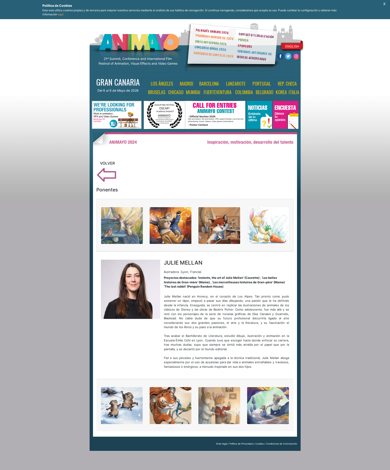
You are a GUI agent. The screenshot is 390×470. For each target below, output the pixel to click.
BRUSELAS (156, 92)
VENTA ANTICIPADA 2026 (211, 42)
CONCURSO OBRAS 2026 (210, 48)
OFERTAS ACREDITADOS (252, 57)
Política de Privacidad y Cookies (247, 443)
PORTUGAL (262, 83)
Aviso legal (221, 443)
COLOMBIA (244, 92)
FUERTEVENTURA (218, 92)
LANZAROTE (236, 83)
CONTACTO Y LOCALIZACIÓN (256, 35)
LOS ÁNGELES (162, 83)
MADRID (186, 83)
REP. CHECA (287, 83)
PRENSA (243, 40)
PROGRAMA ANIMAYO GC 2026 (214, 37)
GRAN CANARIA (118, 82)
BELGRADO (264, 92)
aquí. (61, 14)
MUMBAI (193, 92)
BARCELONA (209, 83)
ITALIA (294, 92)
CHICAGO (175, 92)
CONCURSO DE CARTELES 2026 (213, 54)
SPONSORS (245, 46)
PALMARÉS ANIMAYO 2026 (212, 31)
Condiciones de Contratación (281, 443)
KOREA (281, 92)
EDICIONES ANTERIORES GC (254, 52)
